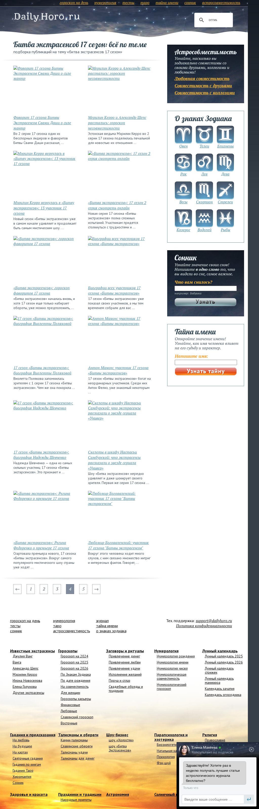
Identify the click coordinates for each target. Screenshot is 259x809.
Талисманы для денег (78, 758)
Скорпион (204, 201)
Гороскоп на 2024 (74, 656)
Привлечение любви (125, 662)
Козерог (183, 229)
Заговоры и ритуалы (125, 651)
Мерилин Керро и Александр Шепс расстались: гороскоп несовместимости (117, 123)
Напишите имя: (191, 356)
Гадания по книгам (27, 764)
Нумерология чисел (172, 668)
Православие (215, 740)
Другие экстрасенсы (28, 692)
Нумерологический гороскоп (171, 686)
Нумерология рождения (176, 656)
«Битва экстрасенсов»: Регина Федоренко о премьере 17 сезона (41, 545)
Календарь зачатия (219, 688)
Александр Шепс (25, 668)
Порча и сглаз (119, 680)
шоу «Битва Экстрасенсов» (120, 748)
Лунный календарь (220, 651)
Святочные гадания (28, 758)
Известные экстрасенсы (32, 651)
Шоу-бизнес (117, 734)
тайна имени (167, 2)
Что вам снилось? (193, 282)
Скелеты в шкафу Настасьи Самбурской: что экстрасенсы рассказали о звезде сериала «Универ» (114, 460)
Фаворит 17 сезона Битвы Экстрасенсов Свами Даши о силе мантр (42, 123)
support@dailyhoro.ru (214, 620)
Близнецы (225, 146)
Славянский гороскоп (77, 717)
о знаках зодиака (111, 630)
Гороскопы (67, 651)
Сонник (18, 782)
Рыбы (225, 229)
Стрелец (225, 201)
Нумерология (166, 651)
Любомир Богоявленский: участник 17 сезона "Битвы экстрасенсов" (118, 545)
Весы (183, 201)
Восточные (69, 723)
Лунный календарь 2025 (224, 656)
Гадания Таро (23, 770)
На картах (20, 752)
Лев (204, 173)
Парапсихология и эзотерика (171, 737)
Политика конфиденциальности (204, 625)
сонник (190, 2)
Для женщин (70, 692)
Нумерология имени (172, 662)
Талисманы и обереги (78, 734)
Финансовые (70, 705)
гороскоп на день (74, 2)
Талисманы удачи (74, 752)
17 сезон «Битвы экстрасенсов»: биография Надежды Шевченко (41, 455)
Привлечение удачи (124, 668)
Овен (183, 146)
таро (144, 2)
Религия (209, 734)
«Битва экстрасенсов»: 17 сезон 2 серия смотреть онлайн (117, 205)
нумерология (105, 2)
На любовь (21, 740)
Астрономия (117, 794)
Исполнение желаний (125, 674)
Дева (225, 173)
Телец (204, 146)
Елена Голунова (25, 686)
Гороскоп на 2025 (74, 662)
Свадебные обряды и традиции (126, 688)
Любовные (69, 711)
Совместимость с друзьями (203, 85)
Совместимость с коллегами (205, 93)
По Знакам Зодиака (76, 674)
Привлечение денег (124, 656)
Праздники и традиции (79, 794)
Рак (183, 173)
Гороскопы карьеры (76, 698)
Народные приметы (76, 799)
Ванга (17, 662)
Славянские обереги (77, 746)
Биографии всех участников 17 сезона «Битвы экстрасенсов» (114, 290)
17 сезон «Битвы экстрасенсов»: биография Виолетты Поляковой (42, 370)
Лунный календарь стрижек (219, 670)
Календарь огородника (223, 694)
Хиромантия (22, 776)
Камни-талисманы (74, 740)
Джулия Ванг (23, 656)
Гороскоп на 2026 (74, 668)
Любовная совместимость (202, 78)
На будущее (22, 746)
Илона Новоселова (27, 680)
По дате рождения (75, 680)
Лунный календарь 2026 (224, 662)
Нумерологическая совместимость (171, 676)
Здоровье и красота (29, 794)
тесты (128, 2)
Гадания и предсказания (32, 734)
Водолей (204, 229)
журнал (102, 620)
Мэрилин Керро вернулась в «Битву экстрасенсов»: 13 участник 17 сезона (43, 208)
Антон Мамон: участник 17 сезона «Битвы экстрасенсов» (118, 370)
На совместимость (75, 686)
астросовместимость (221, 2)
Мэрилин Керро (25, 674)
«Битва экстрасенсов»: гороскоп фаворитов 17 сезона (41, 290)
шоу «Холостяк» (121, 740)
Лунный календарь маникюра (219, 680)
